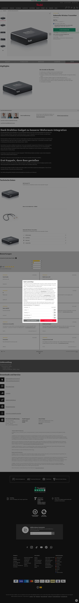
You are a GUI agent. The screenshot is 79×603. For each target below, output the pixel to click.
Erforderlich (26, 307)
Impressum (37, 304)
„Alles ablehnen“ (44, 290)
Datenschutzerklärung (28, 304)
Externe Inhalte (27, 317)
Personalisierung (27, 315)
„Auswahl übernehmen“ (49, 299)
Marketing (26, 312)
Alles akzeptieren (48, 320)
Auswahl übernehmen (31, 320)
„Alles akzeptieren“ (47, 295)
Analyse (25, 309)
